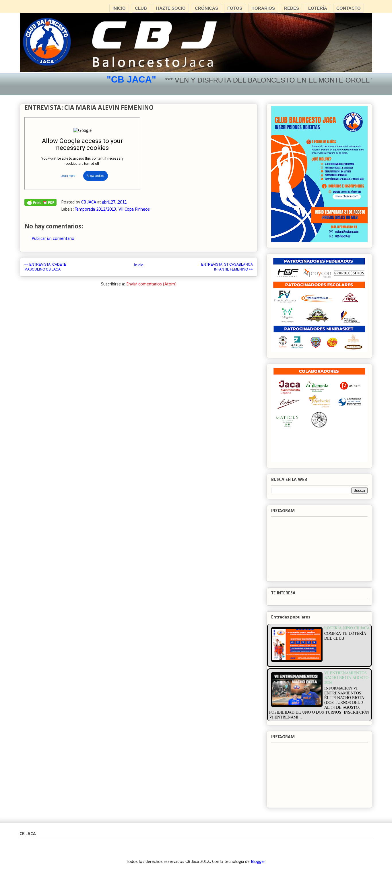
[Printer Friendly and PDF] (40, 204)
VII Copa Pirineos (134, 209)
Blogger (258, 861)
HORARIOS (263, 8)
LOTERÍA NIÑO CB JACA (347, 628)
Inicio (138, 265)
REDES (291, 8)
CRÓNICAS (206, 8)
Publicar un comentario (53, 238)
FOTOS (234, 8)
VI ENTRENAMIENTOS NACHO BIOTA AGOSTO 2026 (346, 677)
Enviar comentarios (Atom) (151, 284)
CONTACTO (348, 8)
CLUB (141, 8)
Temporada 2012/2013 (95, 209)
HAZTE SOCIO (171, 8)
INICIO (119, 8)
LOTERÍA (317, 8)
